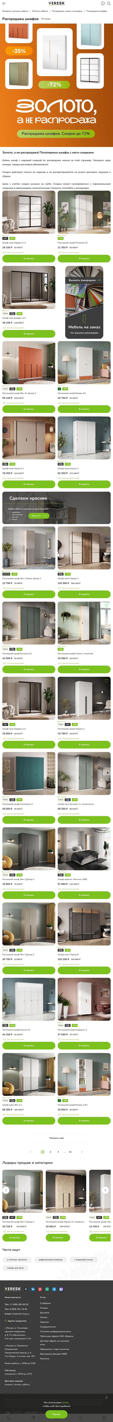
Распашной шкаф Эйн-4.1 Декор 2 (19, 393)
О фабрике (45, 1303)
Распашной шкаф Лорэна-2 (71, 728)
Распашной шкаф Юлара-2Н (72, 393)
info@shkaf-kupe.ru (20, 1313)
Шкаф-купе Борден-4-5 (14, 318)
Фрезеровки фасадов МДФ (53, 1353)
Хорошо (56, 1414)
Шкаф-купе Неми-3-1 (13, 468)
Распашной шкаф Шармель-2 (72, 1029)
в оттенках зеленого (17, 1259)
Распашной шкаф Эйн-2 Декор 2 (18, 954)
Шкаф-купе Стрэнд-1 (68, 578)
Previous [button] (5, 1190)
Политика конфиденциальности (55, 1331)
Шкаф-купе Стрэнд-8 (68, 954)
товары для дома (15, 1268)
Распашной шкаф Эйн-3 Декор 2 (18, 879)
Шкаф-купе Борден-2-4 (14, 242)
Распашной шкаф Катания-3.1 (17, 653)
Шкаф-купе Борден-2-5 (14, 728)
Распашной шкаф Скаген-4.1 (16, 1029)
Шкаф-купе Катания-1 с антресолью (76, 804)
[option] (24, 1206)
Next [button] (105, 1190)
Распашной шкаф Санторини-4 (17, 804)
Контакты (44, 1358)
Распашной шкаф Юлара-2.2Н (72, 1104)
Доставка (44, 1312)
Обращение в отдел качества (54, 1349)
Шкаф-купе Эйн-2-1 (12, 1104)
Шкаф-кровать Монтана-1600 (72, 879)
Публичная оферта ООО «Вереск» (57, 1336)
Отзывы (44, 1308)
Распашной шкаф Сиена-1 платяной (75, 653)
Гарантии (44, 1322)
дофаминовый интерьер (50, 1259)
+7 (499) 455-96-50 (19, 1304)
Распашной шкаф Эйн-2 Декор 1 (18, 1221)
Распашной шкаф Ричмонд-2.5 (73, 242)
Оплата (43, 1317)
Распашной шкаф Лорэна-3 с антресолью (66, 1221)
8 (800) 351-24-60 (18, 1309)
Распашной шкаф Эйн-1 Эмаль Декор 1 (21, 578)
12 (70, 1151)
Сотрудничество (48, 1326)
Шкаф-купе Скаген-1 (68, 468)
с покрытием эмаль (83, 1259)
